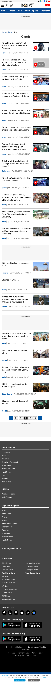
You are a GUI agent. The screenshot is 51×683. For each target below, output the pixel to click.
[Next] (40, 418)
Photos (4, 517)
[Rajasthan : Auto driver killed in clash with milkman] (41, 181)
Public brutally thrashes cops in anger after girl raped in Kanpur (16, 111)
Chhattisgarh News (9, 589)
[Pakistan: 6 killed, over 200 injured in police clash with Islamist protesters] (41, 63)
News (4, 53)
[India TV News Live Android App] (11, 625)
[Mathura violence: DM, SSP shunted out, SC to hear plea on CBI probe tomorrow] (41, 198)
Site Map (11, 653)
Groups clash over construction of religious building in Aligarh (16, 128)
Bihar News (6, 563)
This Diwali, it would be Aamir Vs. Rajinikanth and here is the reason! (15, 163)
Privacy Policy (37, 653)
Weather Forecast (8, 494)
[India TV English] (27, 5)
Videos (12, 10)
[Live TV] (47, 5)
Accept (19, 680)
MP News (5, 576)
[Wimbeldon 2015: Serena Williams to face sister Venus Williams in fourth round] (41, 300)
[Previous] (11, 418)
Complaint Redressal (10, 462)
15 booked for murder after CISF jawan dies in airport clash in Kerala (16, 336)
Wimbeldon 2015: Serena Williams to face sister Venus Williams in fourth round (15, 299)
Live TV (5, 475)
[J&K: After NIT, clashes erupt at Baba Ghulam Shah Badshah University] (41, 215)
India (20, 10)
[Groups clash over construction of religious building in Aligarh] (41, 130)
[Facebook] (4, 612)
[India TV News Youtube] (49, 1)
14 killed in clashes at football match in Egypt (15, 385)
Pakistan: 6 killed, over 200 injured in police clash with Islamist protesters (14, 62)
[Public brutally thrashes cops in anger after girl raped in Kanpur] (41, 113)
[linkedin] (28, 612)
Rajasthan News (32, 566)
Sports (35, 10)
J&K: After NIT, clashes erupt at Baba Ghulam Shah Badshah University (16, 214)
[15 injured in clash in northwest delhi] (41, 266)
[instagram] (16, 612)
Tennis (4, 307)
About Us (5, 456)
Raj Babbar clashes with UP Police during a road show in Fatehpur (14, 45)
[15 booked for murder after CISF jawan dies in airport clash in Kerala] (41, 336)
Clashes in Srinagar (10, 280)
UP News (5, 586)
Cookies (5, 675)
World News (6, 514)
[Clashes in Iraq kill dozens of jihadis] (41, 404)
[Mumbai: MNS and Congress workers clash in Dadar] (41, 80)
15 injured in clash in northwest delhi (16, 264)
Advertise (5, 459)
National (5, 273)
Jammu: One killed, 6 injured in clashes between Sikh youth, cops (16, 370)
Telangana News (32, 570)
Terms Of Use (23, 653)
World (27, 10)
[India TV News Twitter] (47, 1)
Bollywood (6, 171)
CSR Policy (19, 656)
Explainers (6, 533)
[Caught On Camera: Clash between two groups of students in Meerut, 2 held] (41, 147)
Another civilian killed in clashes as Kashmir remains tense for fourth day (16, 231)
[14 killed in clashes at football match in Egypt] (41, 387)
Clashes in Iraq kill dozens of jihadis (15, 402)
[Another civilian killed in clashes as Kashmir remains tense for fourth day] (41, 231)
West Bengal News (33, 573)
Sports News (7, 527)
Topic (10, 32)
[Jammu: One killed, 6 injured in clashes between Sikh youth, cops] (41, 370)
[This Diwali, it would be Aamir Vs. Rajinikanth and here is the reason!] (41, 164)
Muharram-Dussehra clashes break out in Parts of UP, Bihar (15, 94)
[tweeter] (10, 612)
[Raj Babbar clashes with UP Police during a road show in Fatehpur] (41, 46)
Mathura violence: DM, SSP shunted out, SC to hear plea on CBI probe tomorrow (16, 197)
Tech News (6, 530)
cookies (43, 677)
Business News (7, 537)
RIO (28, 656)
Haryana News (7, 570)
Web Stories (6, 482)
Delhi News (6, 566)
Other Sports (7, 394)
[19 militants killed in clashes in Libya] (41, 353)
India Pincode (7, 497)
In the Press (6, 465)
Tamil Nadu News (8, 583)
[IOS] (39, 1)
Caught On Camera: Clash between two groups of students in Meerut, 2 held (14, 146)
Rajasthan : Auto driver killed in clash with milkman (16, 179)
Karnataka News (8, 599)
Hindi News (6, 472)
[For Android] (11, 639)
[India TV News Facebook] (44, 1)
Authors (5, 478)
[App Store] (32, 625)
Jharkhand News (8, 573)
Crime (4, 188)
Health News (7, 540)
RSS (34, 656)
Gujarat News (7, 593)
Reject (34, 680)
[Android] (41, 1)
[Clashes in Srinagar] (41, 283)
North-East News (8, 579)
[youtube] (22, 612)
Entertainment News (9, 523)
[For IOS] (32, 639)
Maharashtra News (33, 563)
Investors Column (8, 469)
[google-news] (33, 612)
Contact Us (6, 452)
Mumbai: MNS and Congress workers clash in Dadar (15, 77)
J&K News (6, 596)
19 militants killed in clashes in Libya (15, 351)
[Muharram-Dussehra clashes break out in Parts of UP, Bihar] (41, 96)
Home (4, 10)
